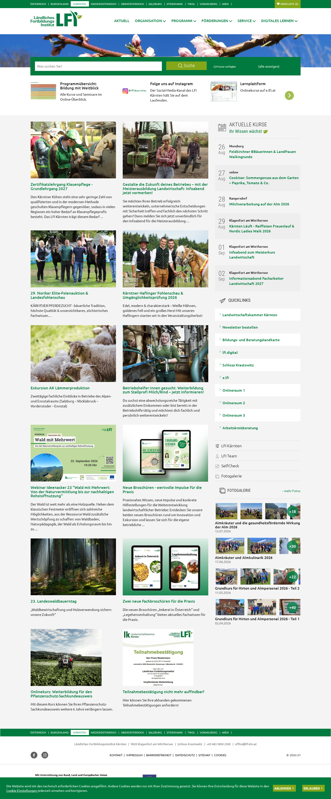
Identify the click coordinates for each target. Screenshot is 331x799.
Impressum (134, 755)
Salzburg (155, 4)
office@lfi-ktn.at (246, 744)
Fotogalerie (231, 475)
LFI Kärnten (231, 445)
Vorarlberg (208, 4)
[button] (150, 20)
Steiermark (175, 4)
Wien (225, 4)
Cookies (220, 755)
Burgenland (60, 4)
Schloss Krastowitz (238, 364)
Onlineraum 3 (233, 415)
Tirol (191, 4)
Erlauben (312, 788)
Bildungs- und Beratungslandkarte (251, 339)
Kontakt (116, 755)
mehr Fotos (292, 491)
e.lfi (225, 377)
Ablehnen (282, 788)
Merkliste (289, 4)
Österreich (38, 4)
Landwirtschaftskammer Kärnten (249, 314)
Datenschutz (185, 755)
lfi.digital (230, 352)
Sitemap (204, 755)
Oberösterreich (132, 4)
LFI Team (229, 455)
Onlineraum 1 (233, 390)
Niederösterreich (103, 4)
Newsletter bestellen (240, 327)
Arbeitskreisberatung (240, 427)
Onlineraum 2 (233, 402)
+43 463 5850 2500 (218, 744)
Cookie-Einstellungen (21, 790)
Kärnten (79, 4)
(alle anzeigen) (268, 66)
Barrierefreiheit (158, 755)
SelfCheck (230, 465)
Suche (189, 65)
